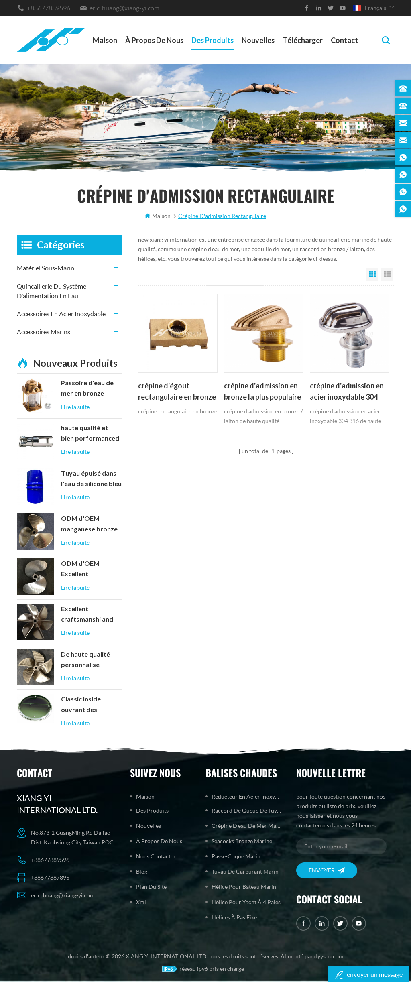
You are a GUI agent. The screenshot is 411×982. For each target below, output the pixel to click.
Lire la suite (75, 406)
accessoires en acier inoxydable (61, 313)
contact (344, 40)
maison (105, 40)
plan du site (151, 886)
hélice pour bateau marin (244, 886)
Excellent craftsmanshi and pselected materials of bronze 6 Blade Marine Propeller (90, 614)
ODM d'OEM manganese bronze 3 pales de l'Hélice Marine (89, 524)
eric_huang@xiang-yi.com (124, 8)
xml (141, 902)
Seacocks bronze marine (242, 841)
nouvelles (258, 40)
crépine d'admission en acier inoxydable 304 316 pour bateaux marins (347, 392)
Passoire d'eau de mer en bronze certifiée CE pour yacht (87, 388)
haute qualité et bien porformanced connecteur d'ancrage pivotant (90, 433)
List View (387, 274)
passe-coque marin (236, 856)
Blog (141, 871)
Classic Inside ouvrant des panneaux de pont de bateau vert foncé (88, 705)
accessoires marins (43, 331)
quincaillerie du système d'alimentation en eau (51, 290)
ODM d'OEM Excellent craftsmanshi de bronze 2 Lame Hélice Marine (85, 569)
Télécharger (303, 40)
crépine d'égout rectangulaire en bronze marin (177, 392)
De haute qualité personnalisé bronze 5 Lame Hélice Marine (85, 660)
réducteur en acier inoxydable (246, 796)
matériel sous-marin (45, 268)
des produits (212, 40)
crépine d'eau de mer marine (246, 825)
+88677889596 (48, 8)
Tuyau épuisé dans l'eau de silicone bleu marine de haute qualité (91, 479)
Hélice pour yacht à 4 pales (246, 902)
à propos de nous (154, 40)
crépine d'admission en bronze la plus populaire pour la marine (262, 392)
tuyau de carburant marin (245, 871)
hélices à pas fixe (234, 917)
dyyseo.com (329, 956)
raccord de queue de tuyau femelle (246, 810)
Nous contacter (156, 856)
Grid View (372, 274)
